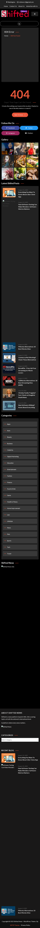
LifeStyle (10, 521)
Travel (9, 553)
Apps (8, 424)
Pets (8, 534)
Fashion (9, 476)
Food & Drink (11, 489)
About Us (21, 6)
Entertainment (11, 469)
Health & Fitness (12, 502)
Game (9, 495)
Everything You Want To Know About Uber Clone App (26, 194)
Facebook (11, 128)
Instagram (11, 133)
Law (8, 515)
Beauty (9, 437)
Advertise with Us (32, 6)
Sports (9, 541)
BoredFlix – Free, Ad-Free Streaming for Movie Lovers (27, 370)
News (9, 528)
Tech (8, 547)
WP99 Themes (15, 925)
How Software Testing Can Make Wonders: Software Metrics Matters (27, 207)
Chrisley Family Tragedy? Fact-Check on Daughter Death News (27, 395)
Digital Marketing (13, 456)
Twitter (30, 128)
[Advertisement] (20, 58)
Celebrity (10, 450)
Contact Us (13, 6)
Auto (8, 430)
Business (10, 443)
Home (6, 6)
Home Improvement (13, 508)
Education (10, 463)
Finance (9, 482)
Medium (30, 133)
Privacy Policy (25, 925)
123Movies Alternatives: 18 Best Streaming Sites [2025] (27, 383)
